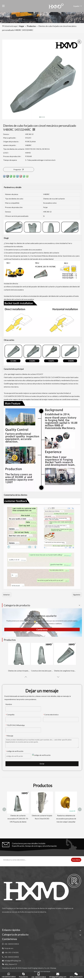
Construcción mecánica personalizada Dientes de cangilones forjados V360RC (42, 671)
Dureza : (6, 134)
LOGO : (6, 153)
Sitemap (53, 968)
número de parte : (9, 145)
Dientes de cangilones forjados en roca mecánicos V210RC (65, 671)
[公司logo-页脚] (42, 887)
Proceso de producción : (12, 156)
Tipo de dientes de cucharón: (14, 149)
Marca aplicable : (9, 138)
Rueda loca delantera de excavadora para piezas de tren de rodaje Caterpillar (42, 818)
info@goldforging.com (12, 961)
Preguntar (17, 169)
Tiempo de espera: (10, 160)
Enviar (42, 764)
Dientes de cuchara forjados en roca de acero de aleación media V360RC (19, 671)
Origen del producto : (11, 141)
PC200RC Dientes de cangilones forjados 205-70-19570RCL (66, 818)
